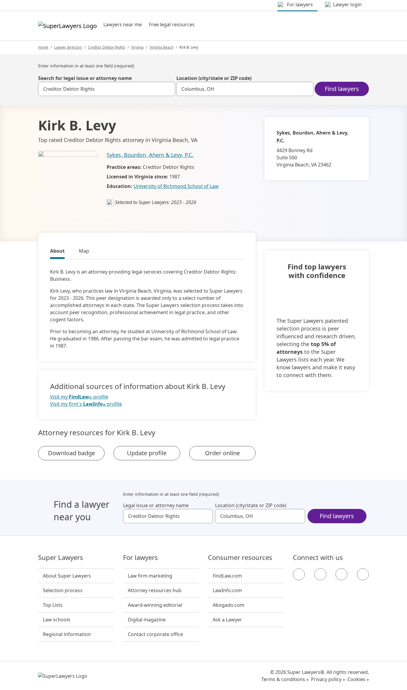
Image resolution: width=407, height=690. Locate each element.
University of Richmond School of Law (176, 186)
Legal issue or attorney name (156, 505)
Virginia (137, 47)
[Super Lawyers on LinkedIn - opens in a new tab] (363, 574)
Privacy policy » (328, 679)
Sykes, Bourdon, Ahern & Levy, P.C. (150, 154)
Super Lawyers (60, 557)
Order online (222, 453)
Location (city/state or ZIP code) (213, 78)
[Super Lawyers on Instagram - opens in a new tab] (320, 574)
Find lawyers (342, 89)
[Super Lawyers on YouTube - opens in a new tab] (341, 574)
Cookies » (358, 679)
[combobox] (106, 89)
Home (43, 47)
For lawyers (140, 557)
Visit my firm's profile (86, 404)
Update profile (147, 453)
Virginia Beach (161, 47)
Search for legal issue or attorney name (85, 78)
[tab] (57, 252)
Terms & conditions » (285, 679)
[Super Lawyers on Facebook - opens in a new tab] (299, 574)
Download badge (71, 453)
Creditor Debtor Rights (106, 47)
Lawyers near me (122, 24)
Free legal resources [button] (172, 24)
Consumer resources (240, 557)
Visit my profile (79, 396)
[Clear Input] (168, 88)
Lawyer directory (68, 47)
